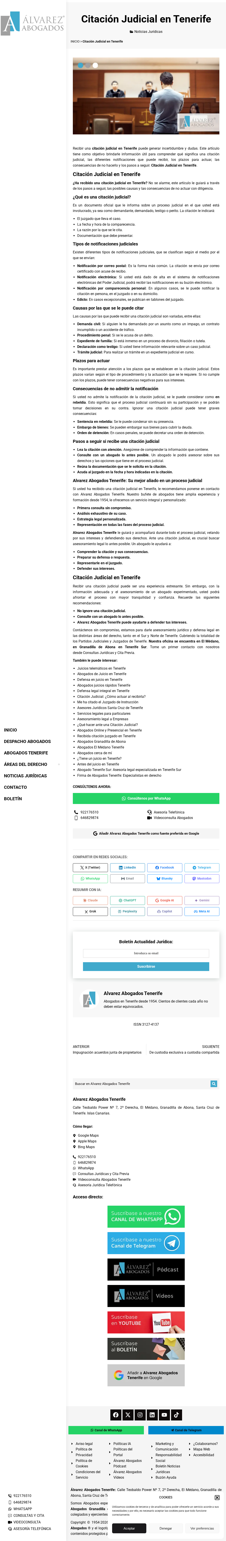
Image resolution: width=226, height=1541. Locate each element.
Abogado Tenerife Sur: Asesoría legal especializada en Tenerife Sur (129, 770)
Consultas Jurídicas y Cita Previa (108, 653)
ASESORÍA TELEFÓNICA (32, 1529)
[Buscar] (214, 1084)
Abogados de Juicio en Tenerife (101, 674)
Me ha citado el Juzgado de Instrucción (107, 702)
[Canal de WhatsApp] (146, 1217)
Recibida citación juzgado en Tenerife (106, 736)
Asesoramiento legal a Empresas (102, 719)
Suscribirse (146, 966)
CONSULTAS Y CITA (28, 1515)
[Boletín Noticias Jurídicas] (146, 1349)
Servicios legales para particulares (103, 713)
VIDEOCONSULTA (27, 1522)
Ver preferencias (202, 1528)
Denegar (166, 1528)
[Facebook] (115, 1414)
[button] (217, 1497)
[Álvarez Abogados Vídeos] (146, 1296)
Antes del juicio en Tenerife (98, 764)
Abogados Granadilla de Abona (101, 741)
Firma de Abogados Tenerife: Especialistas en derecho (119, 775)
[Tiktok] (176, 1414)
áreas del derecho (107, 636)
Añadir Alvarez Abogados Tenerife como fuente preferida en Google (149, 833)
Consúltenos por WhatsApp (149, 798)
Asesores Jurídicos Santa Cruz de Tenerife (110, 708)
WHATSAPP (22, 1509)
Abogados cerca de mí (94, 753)
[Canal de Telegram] (146, 1243)
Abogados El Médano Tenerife (100, 747)
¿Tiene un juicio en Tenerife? (99, 758)
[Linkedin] (152, 1414)
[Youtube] (164, 1414)
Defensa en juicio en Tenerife (99, 680)
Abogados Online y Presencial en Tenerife (109, 730)
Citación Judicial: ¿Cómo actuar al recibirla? (111, 696)
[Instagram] (140, 1414)
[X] (128, 1414)
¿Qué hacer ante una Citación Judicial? (107, 725)
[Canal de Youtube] (146, 1322)
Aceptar (129, 1528)
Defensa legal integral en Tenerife (103, 691)
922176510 (22, 1496)
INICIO (75, 41)
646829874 (22, 1502)
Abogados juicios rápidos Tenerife (103, 685)
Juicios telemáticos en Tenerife (101, 668)
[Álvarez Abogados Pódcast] (146, 1270)
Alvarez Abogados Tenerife (102, 494)
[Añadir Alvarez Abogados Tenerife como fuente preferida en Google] (146, 1375)
